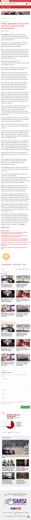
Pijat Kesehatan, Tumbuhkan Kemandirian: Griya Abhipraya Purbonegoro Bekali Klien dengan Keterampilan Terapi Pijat (14, 239)
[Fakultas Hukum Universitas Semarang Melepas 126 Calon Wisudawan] (22, 475)
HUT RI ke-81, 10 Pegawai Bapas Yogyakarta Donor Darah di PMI (14, 248)
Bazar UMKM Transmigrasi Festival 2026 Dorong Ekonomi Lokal (15, 456)
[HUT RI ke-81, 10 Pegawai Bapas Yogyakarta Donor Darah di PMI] (23, 308)
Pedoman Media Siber (19, 512)
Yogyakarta (3, 21)
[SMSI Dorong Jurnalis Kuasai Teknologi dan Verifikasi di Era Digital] (8, 475)
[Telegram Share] (26, 269)
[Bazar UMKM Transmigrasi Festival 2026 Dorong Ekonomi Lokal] (15, 447)
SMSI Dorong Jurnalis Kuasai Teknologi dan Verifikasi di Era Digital (7, 482)
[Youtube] (20, 508)
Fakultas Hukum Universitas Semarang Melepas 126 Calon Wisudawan (21, 482)
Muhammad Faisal (7, 30)
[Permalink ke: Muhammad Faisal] (2, 31)
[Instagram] (17, 508)
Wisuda (24, 264)
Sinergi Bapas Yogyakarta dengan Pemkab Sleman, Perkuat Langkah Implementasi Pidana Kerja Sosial (14, 236)
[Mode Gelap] (27, 4)
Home (4, 512)
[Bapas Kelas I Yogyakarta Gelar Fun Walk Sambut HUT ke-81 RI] (23, 294)
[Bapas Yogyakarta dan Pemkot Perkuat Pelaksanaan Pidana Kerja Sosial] (8, 308)
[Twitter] (14, 508)
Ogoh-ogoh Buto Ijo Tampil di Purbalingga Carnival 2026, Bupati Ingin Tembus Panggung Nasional (8, 469)
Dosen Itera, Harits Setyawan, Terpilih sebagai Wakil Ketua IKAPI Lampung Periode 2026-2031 (22, 469)
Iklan (15, 514)
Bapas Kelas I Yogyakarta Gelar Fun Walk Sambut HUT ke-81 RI (15, 242)
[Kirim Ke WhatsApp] (29, 269)
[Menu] (2, 4)
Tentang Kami (9, 512)
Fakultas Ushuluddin (6, 264)
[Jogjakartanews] (9, 4)
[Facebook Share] (17, 269)
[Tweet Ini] (20, 269)
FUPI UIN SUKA (16, 264)
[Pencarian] (29, 4)
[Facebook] (12, 508)
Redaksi (26, 512)
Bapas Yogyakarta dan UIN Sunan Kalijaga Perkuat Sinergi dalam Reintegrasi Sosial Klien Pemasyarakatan (14, 233)
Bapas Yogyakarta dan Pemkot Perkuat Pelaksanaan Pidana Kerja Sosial (14, 245)
